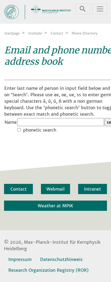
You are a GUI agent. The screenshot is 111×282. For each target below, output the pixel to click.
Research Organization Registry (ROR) (48, 270)
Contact (19, 189)
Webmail (55, 189)
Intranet (92, 189)
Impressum (20, 259)
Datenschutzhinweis (61, 259)
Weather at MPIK (55, 205)
